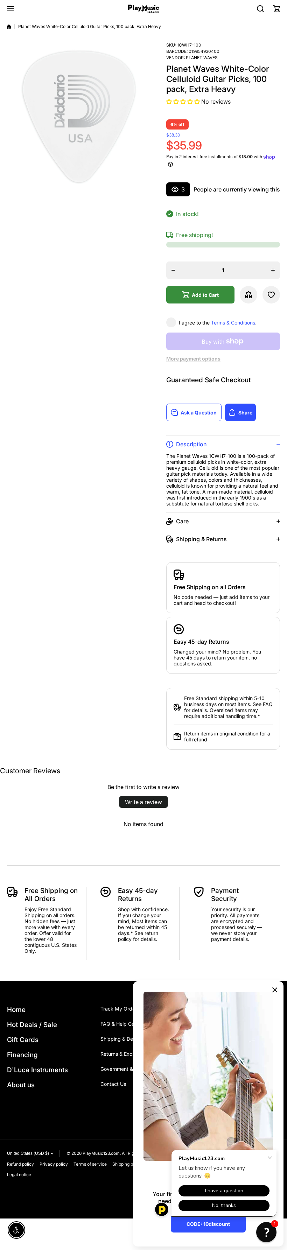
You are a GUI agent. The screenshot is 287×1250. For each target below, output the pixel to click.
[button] (276, 8)
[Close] (275, 990)
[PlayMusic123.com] (143, 9)
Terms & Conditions (233, 323)
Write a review (143, 801)
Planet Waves (202, 57)
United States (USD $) (28, 1153)
